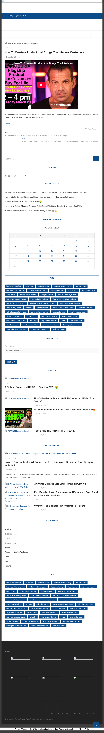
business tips (81, 286)
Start (7, 383)
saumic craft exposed (49, 316)
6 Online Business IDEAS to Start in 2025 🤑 (23, 201)
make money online (13, 307)
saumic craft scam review (15, 320)
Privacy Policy (78, 714)
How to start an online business (64, 299)
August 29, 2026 (11, 391)
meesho (29, 307)
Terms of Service (92, 714)
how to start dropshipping (15, 303)
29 (76, 261)
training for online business (16, 329)
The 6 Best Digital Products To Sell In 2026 (54, 431)
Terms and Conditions (68, 729)
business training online (15, 290)
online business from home (63, 307)
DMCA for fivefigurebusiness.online (44, 729)
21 (64, 256)
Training (8, 565)
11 (28, 250)
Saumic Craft (32, 316)
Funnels (8, 48)
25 (28, 261)
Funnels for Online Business (16, 552)
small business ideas (30, 325)
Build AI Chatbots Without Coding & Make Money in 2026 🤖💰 (31, 210)
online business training (39, 312)
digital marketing (57, 290)
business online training (62, 286)
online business (42, 307)
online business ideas (85, 307)
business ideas (43, 286)
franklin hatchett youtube (67, 294)
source (7, 123)
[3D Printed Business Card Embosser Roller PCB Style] (18, 485)
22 (76, 256)
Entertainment (10, 542)
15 (76, 250)
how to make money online (16, 299)
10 (15, 250)
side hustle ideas (76, 320)
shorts (63, 320)
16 (89, 250)
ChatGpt (8, 538)
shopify (33, 320)
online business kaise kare (16, 312)
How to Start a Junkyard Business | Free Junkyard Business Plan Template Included (39, 196)
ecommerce (10, 294)
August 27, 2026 (41, 413)
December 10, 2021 (13, 57)
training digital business (72, 325)
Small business (12, 325)
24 (15, 261)
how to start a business (39, 299)
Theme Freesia (20, 719)
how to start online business (70, 303)
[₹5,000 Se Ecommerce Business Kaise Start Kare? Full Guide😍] (18, 418)
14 (64, 250)
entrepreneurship (47, 294)
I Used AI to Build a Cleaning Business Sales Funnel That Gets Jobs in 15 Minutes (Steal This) (43, 206)
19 (40, 256)
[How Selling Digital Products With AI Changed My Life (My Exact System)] (18, 398)
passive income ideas (78, 312)
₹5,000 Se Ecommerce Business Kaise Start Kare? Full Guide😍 (64, 410)
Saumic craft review (69, 316)
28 (64, 261)
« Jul (6, 270)
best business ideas (13, 286)
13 (52, 250)
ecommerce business (28, 294)
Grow (7, 556)
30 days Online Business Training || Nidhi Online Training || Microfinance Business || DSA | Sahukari (46, 192)
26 (40, 261)
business (29, 286)
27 (52, 261)
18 (28, 256)
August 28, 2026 (41, 405)
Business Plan (10, 458)
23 (89, 256)
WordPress (30, 719)
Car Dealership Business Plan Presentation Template (59, 506)
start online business (50, 325)
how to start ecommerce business (42, 303)
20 (52, 256)
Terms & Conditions (64, 714)
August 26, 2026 (41, 435)
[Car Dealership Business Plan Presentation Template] (18, 507)
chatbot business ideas (37, 290)
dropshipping (72, 290)
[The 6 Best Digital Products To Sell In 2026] (18, 431)
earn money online (88, 290)
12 (40, 250)
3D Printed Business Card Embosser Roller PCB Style (60, 484)
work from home (59, 329)
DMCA (52, 714)
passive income (59, 312)
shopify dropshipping (48, 320)
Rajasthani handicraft (14, 316)
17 (15, 256)
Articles (8, 529)
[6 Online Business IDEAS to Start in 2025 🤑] (52, 378)
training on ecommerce (39, 329)
